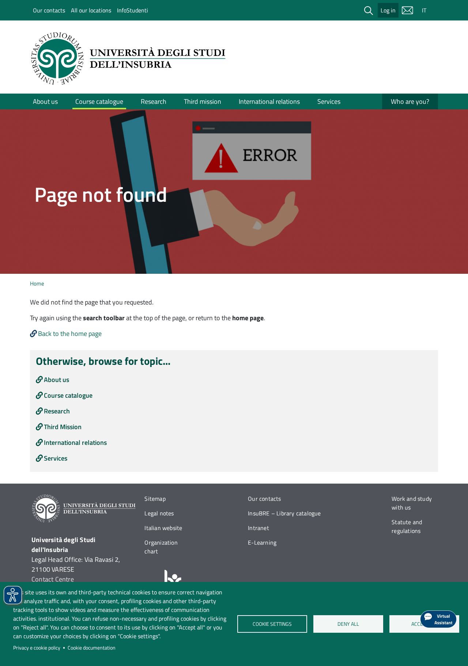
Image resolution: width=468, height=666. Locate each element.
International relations (269, 101)
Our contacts (49, 10)
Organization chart (160, 547)
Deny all (348, 624)
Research (153, 101)
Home (37, 283)
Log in (388, 10)
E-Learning (262, 542)
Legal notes (159, 513)
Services (328, 101)
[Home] (130, 58)
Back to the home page (70, 333)
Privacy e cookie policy (36, 647)
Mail (407, 10)
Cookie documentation (92, 647)
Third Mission (63, 427)
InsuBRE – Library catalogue (284, 513)
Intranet (258, 527)
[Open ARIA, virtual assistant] (438, 619)
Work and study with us (412, 503)
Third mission (202, 101)
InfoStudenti (132, 10)
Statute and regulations (407, 526)
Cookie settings (272, 624)
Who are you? (410, 101)
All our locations (91, 10)
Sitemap (154, 498)
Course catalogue (99, 101)
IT (424, 10)
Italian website (163, 527)
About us (45, 101)
